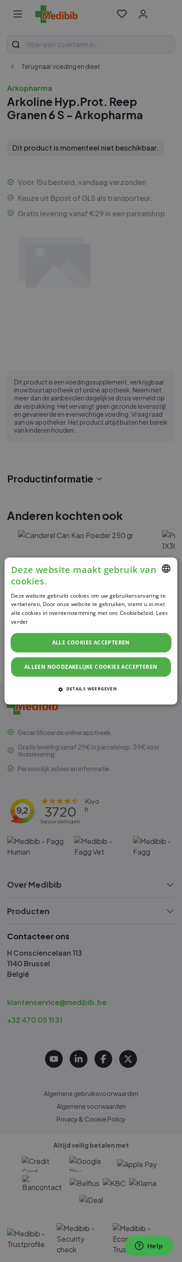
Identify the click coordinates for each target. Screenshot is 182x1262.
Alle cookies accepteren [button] (91, 642)
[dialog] (90, 631)
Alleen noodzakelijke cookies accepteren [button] (91, 667)
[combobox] (166, 568)
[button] (91, 688)
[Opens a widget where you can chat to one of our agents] (149, 1247)
